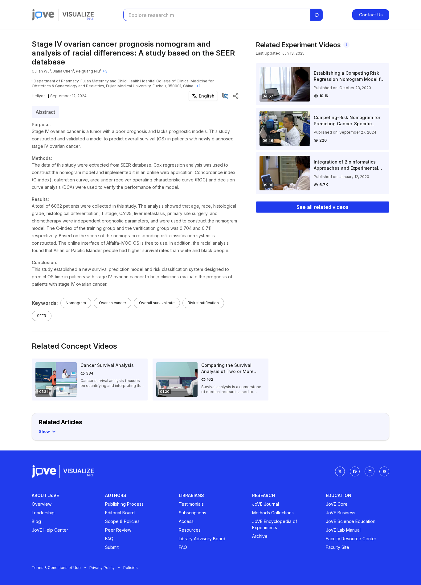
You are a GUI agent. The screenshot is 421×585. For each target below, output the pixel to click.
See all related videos (322, 207)
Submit (112, 547)
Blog (36, 521)
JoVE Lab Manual (343, 530)
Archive (260, 536)
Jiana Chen (63, 71)
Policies (130, 567)
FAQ (109, 538)
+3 (105, 71)
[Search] (316, 15)
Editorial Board (120, 512)
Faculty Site (337, 547)
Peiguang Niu (88, 71)
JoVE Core (337, 504)
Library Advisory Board (202, 538)
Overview (41, 504)
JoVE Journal (265, 504)
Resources (190, 530)
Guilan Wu (41, 71)
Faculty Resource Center (351, 538)
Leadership (43, 512)
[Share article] (236, 96)
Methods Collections (273, 512)
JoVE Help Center (50, 530)
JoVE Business (340, 512)
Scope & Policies (122, 521)
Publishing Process (124, 504)
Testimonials (191, 504)
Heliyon (39, 95)
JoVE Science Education (350, 521)
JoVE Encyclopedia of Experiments (274, 524)
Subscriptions (192, 512)
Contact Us (371, 14)
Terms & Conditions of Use (56, 567)
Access (186, 521)
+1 (198, 86)
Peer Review (118, 530)
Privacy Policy (102, 567)
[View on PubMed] (225, 96)
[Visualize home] (78, 15)
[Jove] (43, 15)
